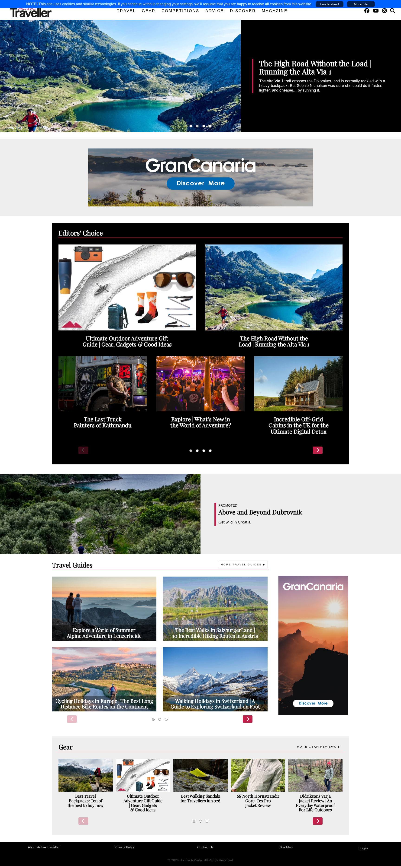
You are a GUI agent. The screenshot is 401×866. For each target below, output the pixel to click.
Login (363, 848)
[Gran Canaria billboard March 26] (200, 177)
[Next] (318, 450)
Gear (148, 11)
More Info (361, 4)
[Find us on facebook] (366, 11)
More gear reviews (316, 746)
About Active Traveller (44, 847)
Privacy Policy (124, 847)
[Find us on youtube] (376, 11)
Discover (243, 11)
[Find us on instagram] (384, 11)
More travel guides (241, 564)
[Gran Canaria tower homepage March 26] (313, 645)
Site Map (286, 847)
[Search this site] (392, 11)
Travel (126, 11)
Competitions (180, 11)
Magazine (275, 11)
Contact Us (205, 847)
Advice (214, 11)
